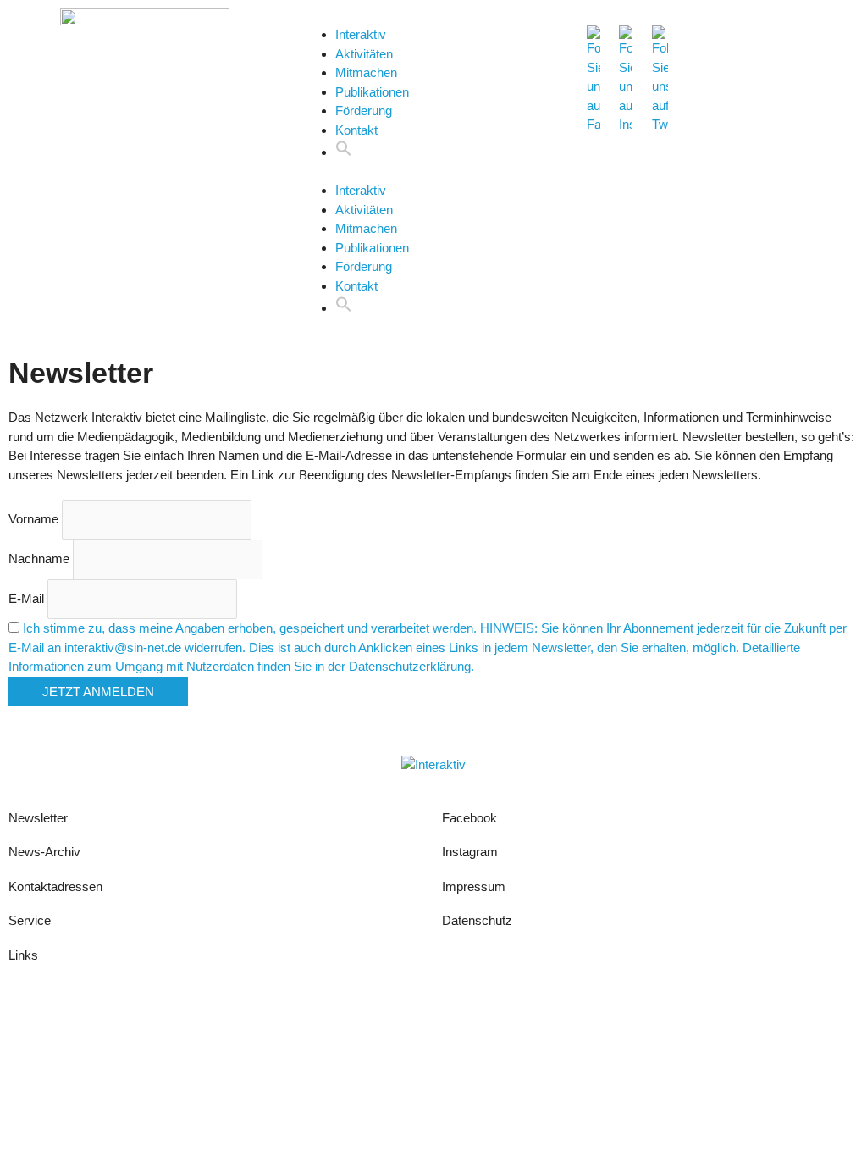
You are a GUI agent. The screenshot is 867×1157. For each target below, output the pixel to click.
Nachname (38, 558)
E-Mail (26, 598)
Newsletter (38, 818)
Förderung (363, 110)
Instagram (471, 851)
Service (29, 920)
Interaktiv (360, 34)
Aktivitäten (364, 54)
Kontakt (356, 130)
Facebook (469, 818)
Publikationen (372, 92)
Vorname (33, 519)
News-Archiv (44, 851)
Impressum (473, 886)
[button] (343, 152)
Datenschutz (477, 920)
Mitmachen (366, 72)
